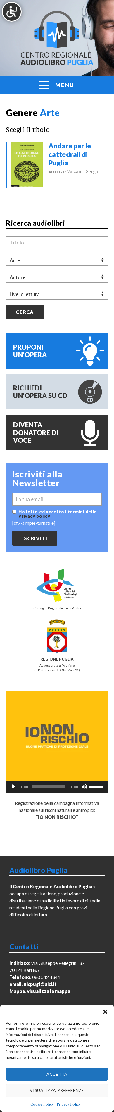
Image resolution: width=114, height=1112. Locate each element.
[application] (57, 787)
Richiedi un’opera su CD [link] (40, 391)
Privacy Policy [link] (69, 1104)
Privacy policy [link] (34, 516)
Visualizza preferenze (57, 1090)
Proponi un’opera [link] (30, 351)
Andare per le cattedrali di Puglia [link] (70, 154)
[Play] (13, 787)
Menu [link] (64, 84)
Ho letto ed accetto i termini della (57, 514)
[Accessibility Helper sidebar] (12, 12)
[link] (27, 163)
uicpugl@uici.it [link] (40, 984)
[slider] (97, 786)
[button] (105, 1012)
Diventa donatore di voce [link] (35, 432)
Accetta (57, 1074)
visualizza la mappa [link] (48, 991)
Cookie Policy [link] (42, 1104)
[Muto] (84, 787)
